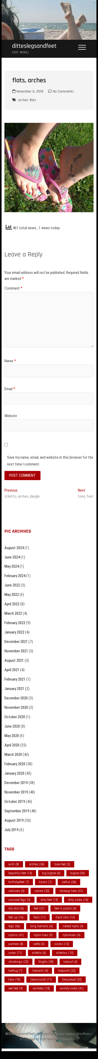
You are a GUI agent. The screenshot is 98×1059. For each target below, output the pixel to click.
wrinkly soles (72, 988)
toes (14, 979)
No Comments (63, 91)
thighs (46, 962)
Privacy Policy (69, 1039)
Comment (13, 288)
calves (41, 891)
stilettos (64, 953)
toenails (40, 970)
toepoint (67, 970)
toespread (72, 979)
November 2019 (16, 792)
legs (14, 926)
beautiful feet (20, 873)
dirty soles (78, 900)
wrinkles (41, 988)
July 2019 (11, 829)
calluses (16, 891)
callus (69, 882)
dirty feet (49, 900)
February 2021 (14, 679)
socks (61, 944)
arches (23, 100)
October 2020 (14, 717)
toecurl (70, 962)
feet (39, 908)
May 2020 (11, 735)
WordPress (84, 1034)
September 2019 (16, 811)
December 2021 (16, 641)
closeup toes (71, 891)
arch (13, 864)
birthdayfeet (18, 882)
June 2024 (12, 557)
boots (45, 882)
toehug (15, 970)
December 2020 (16, 698)
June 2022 (12, 585)
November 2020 (16, 707)
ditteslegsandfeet (34, 46)
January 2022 (14, 632)
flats (33, 100)
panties (15, 944)
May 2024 (11, 566)
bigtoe (77, 873)
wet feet (15, 988)
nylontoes (71, 935)
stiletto (39, 953)
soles (15, 953)
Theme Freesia (64, 1034)
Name (10, 361)
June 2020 (12, 726)
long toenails (41, 926)
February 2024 (14, 575)
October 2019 (14, 801)
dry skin (16, 908)
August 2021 (14, 660)
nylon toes (43, 935)
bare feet (62, 864)
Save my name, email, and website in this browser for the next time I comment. (50, 461)
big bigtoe (51, 873)
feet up (16, 917)
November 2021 (16, 651)
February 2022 (14, 622)
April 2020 (11, 745)
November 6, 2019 (29, 91)
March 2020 (13, 754)
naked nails (73, 926)
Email (9, 389)
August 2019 (14, 820)
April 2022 (11, 604)
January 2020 (14, 773)
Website (10, 415)
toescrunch (41, 979)
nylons (16, 935)
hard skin (65, 917)
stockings (18, 962)
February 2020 (14, 764)
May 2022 (11, 594)
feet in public (65, 908)
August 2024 (14, 547)
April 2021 (11, 669)
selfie (38, 944)
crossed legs (19, 900)
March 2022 (13, 613)
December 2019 (16, 782)
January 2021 (14, 688)
